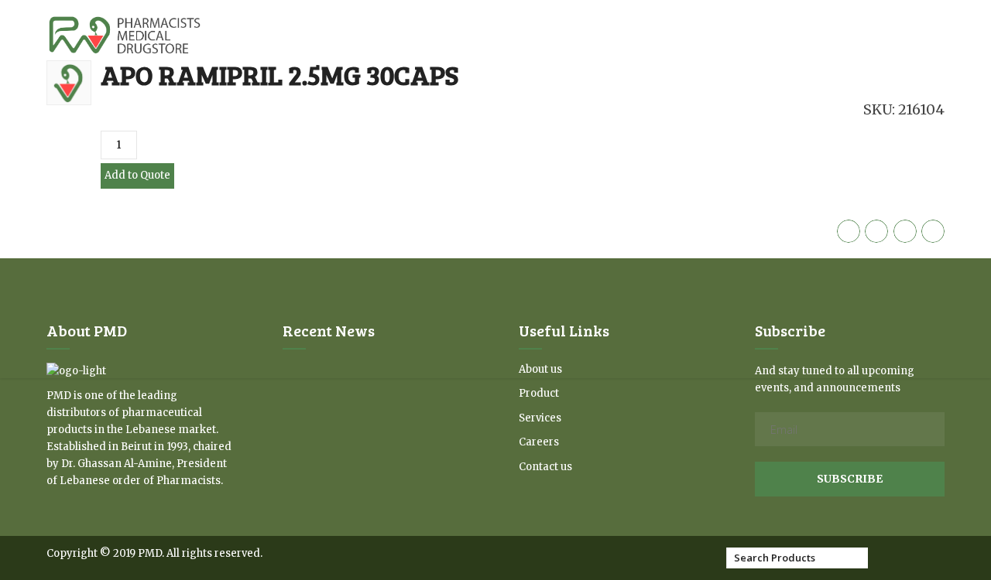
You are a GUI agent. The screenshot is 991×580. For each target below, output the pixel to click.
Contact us (545, 466)
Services (540, 418)
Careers (539, 442)
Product (539, 393)
